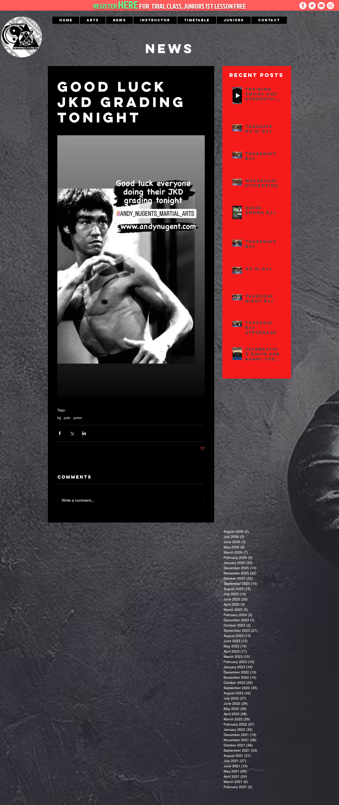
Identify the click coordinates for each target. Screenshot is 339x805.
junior (77, 418)
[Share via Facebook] (59, 433)
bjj (59, 418)
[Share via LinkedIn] (84, 433)
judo (67, 418)
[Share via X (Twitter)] (71, 433)
